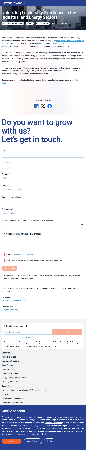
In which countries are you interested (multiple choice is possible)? (28, 221)
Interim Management (10, 373)
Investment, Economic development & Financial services (24, 390)
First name (6, 151)
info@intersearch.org (10, 310)
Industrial (41, 44)
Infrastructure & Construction (13, 398)
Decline (50, 441)
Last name (6, 162)
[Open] (82, 3)
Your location (7, 209)
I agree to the (20, 254)
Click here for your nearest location (15, 300)
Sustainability (7, 386)
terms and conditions (25, 254)
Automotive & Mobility (10, 361)
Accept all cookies (11, 441)
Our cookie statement (53, 423)
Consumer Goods (8, 369)
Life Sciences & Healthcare (12, 403)
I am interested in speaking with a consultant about (21, 234)
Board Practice (7, 365)
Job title (5, 174)
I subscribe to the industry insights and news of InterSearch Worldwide (34, 261)
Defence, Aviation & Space (12, 382)
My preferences (33, 441)
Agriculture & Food (9, 357)
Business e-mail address (11, 197)
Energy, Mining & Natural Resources (15, 378)
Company (5, 186)
